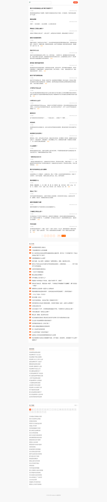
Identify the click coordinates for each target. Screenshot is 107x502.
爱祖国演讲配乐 (33, 458)
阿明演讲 (31, 465)
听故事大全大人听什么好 (36, 359)
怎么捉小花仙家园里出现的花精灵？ (42, 320)
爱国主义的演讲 (33, 442)
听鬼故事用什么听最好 (35, 380)
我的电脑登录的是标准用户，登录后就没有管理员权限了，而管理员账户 (52, 291)
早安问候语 (33, 224)
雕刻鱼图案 (33, 19)
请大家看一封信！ (37, 297)
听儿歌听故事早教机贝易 (36, 375)
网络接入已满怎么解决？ (37, 28)
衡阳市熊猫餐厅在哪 (35, 202)
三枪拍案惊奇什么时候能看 (39, 250)
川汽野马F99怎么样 (35, 88)
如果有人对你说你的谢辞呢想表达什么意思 (44, 335)
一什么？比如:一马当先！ (39, 294)
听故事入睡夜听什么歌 (35, 366)
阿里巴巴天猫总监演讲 (35, 423)
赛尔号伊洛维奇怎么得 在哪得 (38, 169)
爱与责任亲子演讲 (34, 456)
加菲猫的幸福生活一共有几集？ (41, 323)
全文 (41, 45)
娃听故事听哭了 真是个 (35, 361)
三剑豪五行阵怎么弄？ (36, 211)
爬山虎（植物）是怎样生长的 (40, 314)
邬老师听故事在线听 (34, 352)
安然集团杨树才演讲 (34, 428)
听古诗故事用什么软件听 (36, 394)
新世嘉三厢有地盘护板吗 (37, 63)
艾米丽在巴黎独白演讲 (35, 416)
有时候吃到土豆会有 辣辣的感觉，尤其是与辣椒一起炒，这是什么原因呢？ (53, 303)
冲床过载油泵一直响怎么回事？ (41, 311)
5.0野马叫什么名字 (35, 100)
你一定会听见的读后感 (38, 329)
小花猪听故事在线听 (34, 382)
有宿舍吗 (32, 122)
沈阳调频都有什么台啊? (38, 258)
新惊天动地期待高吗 (35, 37)
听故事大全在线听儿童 (35, 387)
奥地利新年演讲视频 (34, 449)
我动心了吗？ (34, 191)
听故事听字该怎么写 (34, 368)
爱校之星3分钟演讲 (34, 461)
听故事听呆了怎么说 (34, 354)
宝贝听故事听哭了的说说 (36, 373)
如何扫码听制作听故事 (35, 396)
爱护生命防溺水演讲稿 (35, 454)
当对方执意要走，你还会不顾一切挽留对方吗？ (45, 300)
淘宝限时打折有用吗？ (36, 133)
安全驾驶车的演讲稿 (34, 472)
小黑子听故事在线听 (34, 378)
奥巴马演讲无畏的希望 (35, 435)
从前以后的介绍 (36, 306)
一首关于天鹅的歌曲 (37, 272)
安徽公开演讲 (33, 425)
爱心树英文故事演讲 (34, 430)
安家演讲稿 (32, 447)
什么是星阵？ (34, 146)
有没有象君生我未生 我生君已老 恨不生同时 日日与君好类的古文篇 (50, 317)
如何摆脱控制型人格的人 (39, 247)
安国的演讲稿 (33, 421)
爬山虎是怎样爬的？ (37, 274)
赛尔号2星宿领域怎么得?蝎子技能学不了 (41, 8)
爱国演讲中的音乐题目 (35, 444)
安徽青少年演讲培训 (34, 482)
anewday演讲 (33, 479)
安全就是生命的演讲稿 (35, 475)
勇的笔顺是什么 (34, 180)
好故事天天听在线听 (34, 385)
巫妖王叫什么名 (34, 50)
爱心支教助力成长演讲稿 (36, 470)
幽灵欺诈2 (33, 113)
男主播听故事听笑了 (34, 371)
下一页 (63, 235)
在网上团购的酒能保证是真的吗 (41, 326)
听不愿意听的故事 (34, 389)
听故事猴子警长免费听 (35, 357)
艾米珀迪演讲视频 (34, 468)
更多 (75, 405)
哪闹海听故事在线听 (34, 364)
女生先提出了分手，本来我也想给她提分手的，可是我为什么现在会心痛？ (52, 309)
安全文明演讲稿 (33, 432)
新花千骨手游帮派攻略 (36, 75)
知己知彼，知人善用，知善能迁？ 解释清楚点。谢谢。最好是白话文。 (51, 261)
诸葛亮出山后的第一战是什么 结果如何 (43, 288)
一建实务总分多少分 (35, 157)
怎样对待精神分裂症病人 (39, 269)
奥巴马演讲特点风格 (34, 418)
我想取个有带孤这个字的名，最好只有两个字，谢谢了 (47, 280)
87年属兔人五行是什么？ (39, 277)
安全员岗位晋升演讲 (34, 451)
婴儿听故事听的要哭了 (35, 392)
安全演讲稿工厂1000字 (35, 477)
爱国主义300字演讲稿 (35, 484)
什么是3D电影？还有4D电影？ (40, 332)
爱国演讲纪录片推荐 (34, 440)
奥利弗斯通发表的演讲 (35, 437)
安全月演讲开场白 (34, 463)
